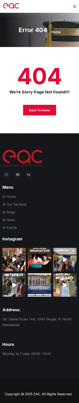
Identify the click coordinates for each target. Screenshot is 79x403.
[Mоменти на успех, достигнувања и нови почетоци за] (39, 259)
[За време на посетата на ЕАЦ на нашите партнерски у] (14, 285)
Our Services (16, 204)
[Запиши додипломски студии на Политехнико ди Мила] (39, 285)
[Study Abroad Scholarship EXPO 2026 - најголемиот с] (14, 259)
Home (56, 32)
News (10, 220)
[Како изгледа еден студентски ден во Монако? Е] (65, 285)
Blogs (10, 212)
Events (11, 228)
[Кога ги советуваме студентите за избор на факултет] (65, 259)
